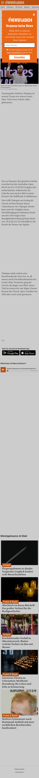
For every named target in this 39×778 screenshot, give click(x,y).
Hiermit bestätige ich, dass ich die (20, 50)
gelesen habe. (27, 53)
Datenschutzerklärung (14, 53)
